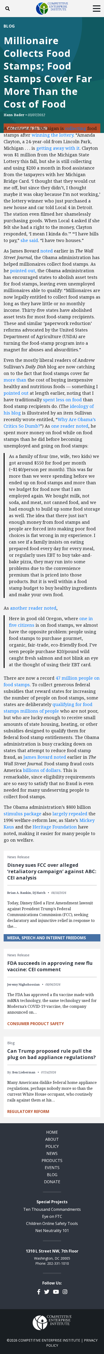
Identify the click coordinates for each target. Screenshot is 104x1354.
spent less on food (62, 400)
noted (46, 251)
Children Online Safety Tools (52, 1223)
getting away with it (58, 148)
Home (52, 1132)
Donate (52, 1181)
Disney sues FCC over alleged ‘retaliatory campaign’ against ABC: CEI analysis (51, 871)
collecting (75, 128)
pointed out (16, 393)
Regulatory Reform (28, 1111)
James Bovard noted (44, 757)
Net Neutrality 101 (52, 1230)
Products (52, 1160)
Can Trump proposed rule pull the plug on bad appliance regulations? (51, 1054)
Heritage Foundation (55, 827)
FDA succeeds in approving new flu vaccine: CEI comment (50, 966)
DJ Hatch (39, 893)
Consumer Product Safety (35, 1023)
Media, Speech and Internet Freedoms (46, 937)
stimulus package (22, 814)
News (52, 1153)
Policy (52, 1146)
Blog (9, 26)
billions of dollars (42, 770)
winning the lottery (52, 135)
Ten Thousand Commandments (52, 1209)
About (52, 1139)
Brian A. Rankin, (19, 893)
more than (15, 380)
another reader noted (33, 608)
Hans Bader (14, 114)
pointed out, (23, 270)
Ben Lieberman (23, 1072)
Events (52, 1167)
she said (29, 240)
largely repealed (69, 814)
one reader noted (69, 426)
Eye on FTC (52, 1216)
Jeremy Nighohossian (23, 984)
